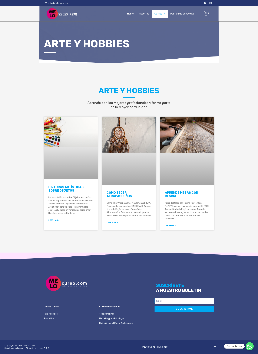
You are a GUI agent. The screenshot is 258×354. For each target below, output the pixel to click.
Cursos (158, 13)
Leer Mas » (54, 220)
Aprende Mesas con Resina (181, 194)
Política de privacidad (182, 13)
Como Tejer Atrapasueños (119, 194)
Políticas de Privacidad (155, 347)
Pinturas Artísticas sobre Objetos (66, 188)
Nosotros (144, 13)
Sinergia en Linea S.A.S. (37, 348)
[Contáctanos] (250, 346)
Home (130, 13)
